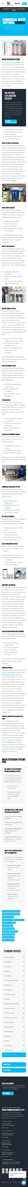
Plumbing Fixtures (8, 1050)
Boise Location (6, 1150)
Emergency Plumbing (9, 957)
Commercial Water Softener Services (11, 914)
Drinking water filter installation (10, 931)
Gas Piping (6, 1041)
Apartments (8, 272)
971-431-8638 (5, 1147)
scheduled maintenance (17, 634)
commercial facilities (8, 723)
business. (14, 180)
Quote (24, 3)
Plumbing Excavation (9, 1013)
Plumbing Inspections (9, 1022)
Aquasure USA (17, 251)
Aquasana (10, 405)
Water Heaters (7, 966)
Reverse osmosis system (8, 928)
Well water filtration (19, 920)
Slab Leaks (6, 971)
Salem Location (6, 1140)
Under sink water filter (8, 920)
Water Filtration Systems (10, 1054)
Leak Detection (7, 985)
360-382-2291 (17, 3)
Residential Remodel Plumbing (11, 1003)
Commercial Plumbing (9, 1008)
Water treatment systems (8, 934)
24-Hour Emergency (8, 672)
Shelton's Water (18, 330)
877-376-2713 (5, 1156)
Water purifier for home (8, 917)
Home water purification (8, 940)
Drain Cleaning (7, 962)
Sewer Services (7, 1064)
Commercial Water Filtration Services (11, 911)
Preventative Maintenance (10, 1017)
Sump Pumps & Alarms (9, 994)
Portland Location (7, 1131)
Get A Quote (10, 121)
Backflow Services (8, 1031)
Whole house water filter (8, 937)
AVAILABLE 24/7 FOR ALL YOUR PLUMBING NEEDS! (14, 9)
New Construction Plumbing (11, 980)
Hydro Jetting (7, 976)
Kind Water (18, 332)
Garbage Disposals (8, 1027)
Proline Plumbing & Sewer (12, 62)
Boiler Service (7, 1036)
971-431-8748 (5, 1137)
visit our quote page (9, 1087)
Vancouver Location (7, 1121)
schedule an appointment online (12, 747)
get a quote (19, 744)
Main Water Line (8, 990)
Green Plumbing (8, 1045)
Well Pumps (7, 999)
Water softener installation (9, 922)
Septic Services (7, 1070)
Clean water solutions (7, 925)
